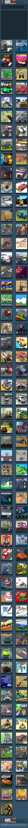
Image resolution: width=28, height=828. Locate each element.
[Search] (25, 6)
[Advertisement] (14, 25)
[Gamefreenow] (8, 2)
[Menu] (25, 2)
